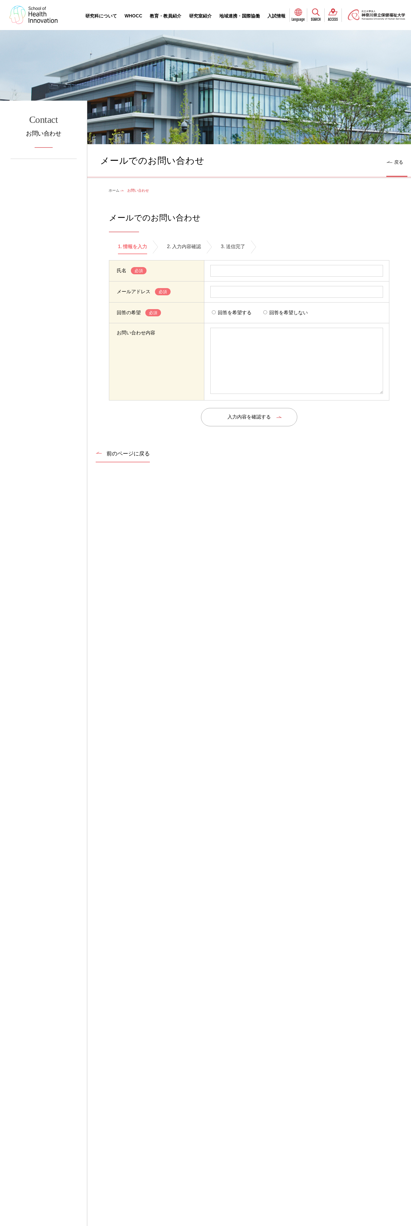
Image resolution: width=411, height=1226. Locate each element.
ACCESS (333, 19)
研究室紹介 (200, 15)
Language (298, 19)
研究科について (101, 15)
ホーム (114, 190)
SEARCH (316, 19)
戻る (398, 162)
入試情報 (276, 15)
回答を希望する (234, 312)
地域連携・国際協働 (239, 15)
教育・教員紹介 (165, 15)
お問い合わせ (43, 125)
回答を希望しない (288, 312)
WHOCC (133, 15)
